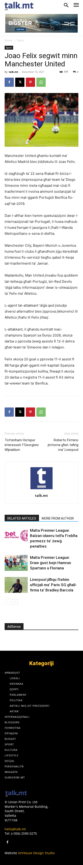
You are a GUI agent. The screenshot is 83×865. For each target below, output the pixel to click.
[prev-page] (7, 602)
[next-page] (15, 602)
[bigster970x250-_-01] (41, 23)
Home (8, 40)
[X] (19, 82)
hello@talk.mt (15, 829)
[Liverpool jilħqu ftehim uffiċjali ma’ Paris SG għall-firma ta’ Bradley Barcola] (16, 585)
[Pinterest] (30, 82)
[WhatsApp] (41, 82)
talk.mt (13, 71)
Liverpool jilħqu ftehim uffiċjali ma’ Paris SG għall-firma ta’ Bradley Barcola (53, 584)
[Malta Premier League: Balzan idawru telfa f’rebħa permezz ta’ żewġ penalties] (16, 536)
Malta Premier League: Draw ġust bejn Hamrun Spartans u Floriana (50, 562)
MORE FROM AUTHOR (58, 518)
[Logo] (16, 793)
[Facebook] (9, 82)
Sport (20, 40)
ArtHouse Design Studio (36, 853)
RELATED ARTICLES (21, 518)
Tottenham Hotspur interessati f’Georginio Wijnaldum (22, 445)
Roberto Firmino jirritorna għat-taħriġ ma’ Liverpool (63, 445)
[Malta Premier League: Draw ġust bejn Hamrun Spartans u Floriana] (16, 563)
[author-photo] (41, 489)
